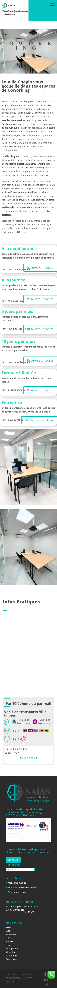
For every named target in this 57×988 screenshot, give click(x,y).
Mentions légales (17, 882)
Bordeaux (11, 934)
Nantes (9, 941)
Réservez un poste (40, 267)
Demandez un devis (39, 420)
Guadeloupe (12, 959)
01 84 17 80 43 (28, 758)
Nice (8, 945)
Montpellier (12, 948)
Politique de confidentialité (22, 887)
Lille (8, 937)
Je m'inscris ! (13, 859)
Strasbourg (11, 955)
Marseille (11, 952)
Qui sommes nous (17, 892)
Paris (8, 927)
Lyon (8, 930)
